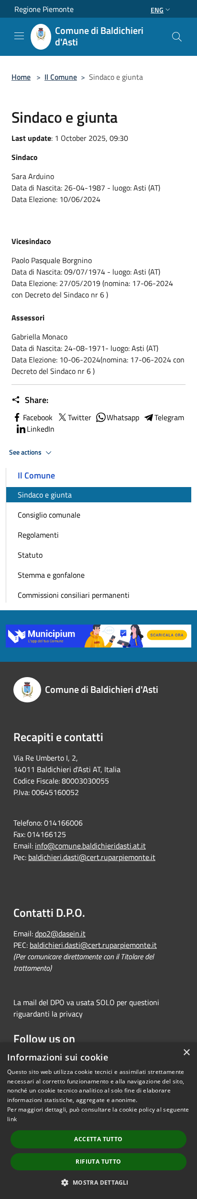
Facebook (38, 417)
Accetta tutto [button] (98, 1139)
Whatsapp (123, 417)
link (12, 1119)
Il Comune (60, 77)
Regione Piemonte (44, 9)
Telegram (169, 417)
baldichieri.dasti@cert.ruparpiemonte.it (91, 857)
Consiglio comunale (49, 514)
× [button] (186, 1052)
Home (21, 77)
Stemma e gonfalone (51, 575)
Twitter (79, 417)
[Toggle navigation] (19, 36)
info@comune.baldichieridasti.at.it (90, 845)
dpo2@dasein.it (60, 933)
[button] (98, 1182)
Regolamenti (38, 535)
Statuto (30, 555)
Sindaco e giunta (45, 494)
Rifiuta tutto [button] (98, 1161)
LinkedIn (41, 429)
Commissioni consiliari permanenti (74, 595)
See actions (26, 452)
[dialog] (98, 1120)
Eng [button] (157, 10)
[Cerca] (177, 36)
